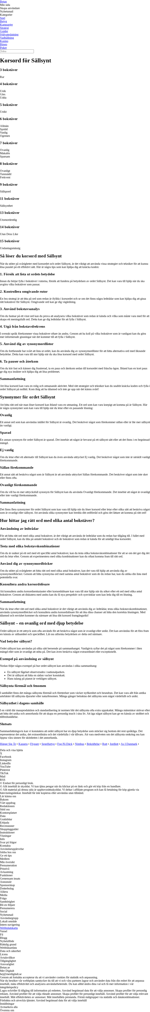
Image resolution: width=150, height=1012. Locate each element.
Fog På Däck (64, 743)
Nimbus (79, 743)
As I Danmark (129, 743)
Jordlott (114, 743)
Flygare (34, 743)
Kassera (23, 743)
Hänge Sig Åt (8, 743)
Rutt (104, 743)
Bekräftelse (93, 743)
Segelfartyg (48, 743)
